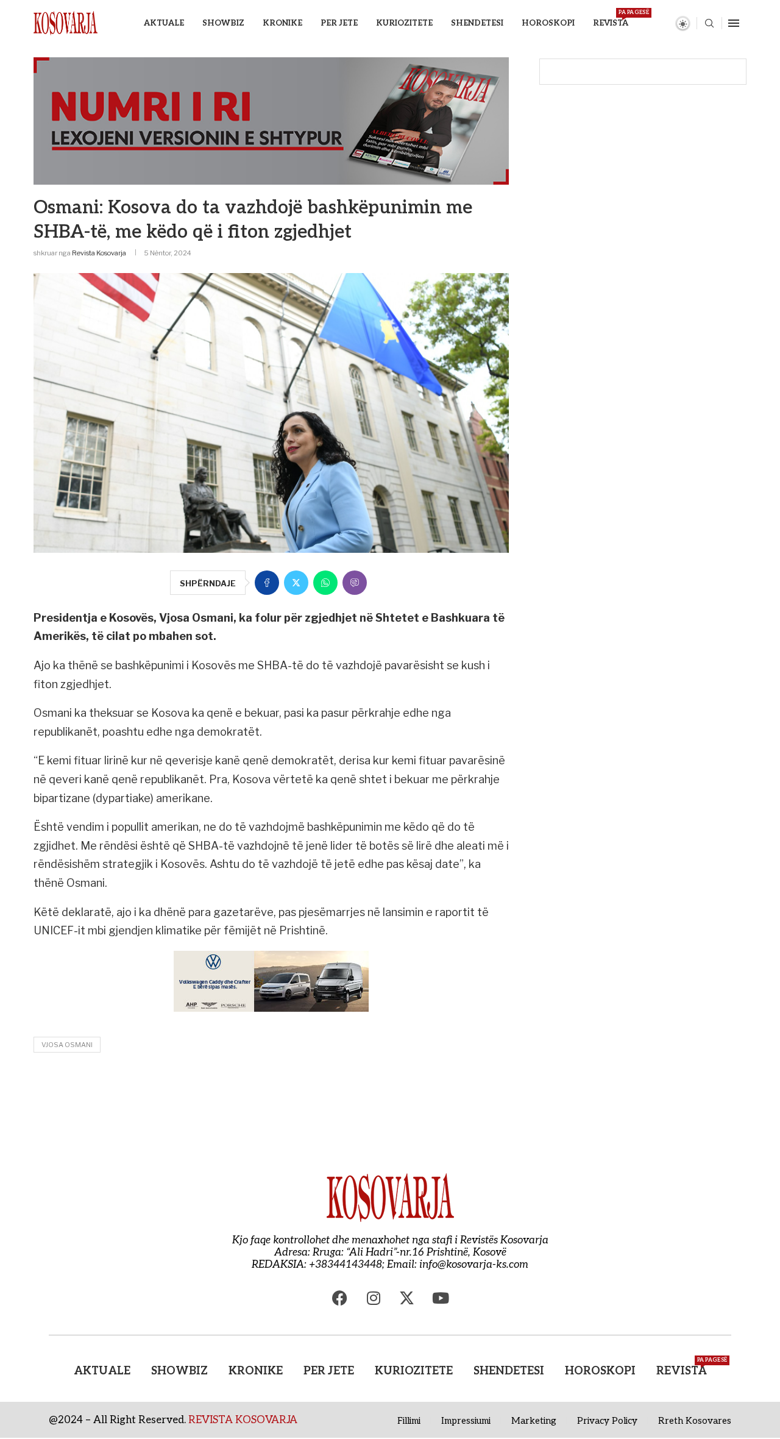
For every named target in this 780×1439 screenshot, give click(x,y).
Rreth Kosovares (694, 1420)
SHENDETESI (477, 23)
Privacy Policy (607, 1420)
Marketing (533, 1420)
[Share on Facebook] (267, 582)
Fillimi (408, 1420)
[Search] (709, 24)
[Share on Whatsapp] (325, 582)
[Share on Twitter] (296, 582)
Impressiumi (466, 1420)
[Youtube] (440, 1298)
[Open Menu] (733, 23)
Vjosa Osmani (67, 1044)
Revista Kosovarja (99, 253)
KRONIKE (282, 23)
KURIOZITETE (404, 23)
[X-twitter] (407, 1298)
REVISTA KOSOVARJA (242, 1420)
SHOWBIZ (223, 23)
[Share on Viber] (354, 582)
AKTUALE (164, 23)
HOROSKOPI (548, 23)
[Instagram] (373, 1298)
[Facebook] (340, 1298)
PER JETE (339, 23)
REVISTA (610, 18)
